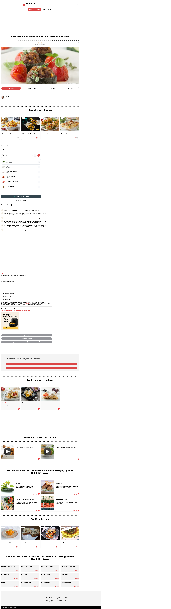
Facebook (67, 597)
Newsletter (48, 598)
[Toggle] (76, 4)
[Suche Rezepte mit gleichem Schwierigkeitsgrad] (77, 43)
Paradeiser (27, 303)
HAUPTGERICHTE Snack (27, 566)
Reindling (3, 582)
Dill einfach (24, 574)
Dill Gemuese (64, 574)
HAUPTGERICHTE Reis (47, 566)
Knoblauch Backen (46, 582)
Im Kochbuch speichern (27, 338)
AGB (58, 598)
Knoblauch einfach (26, 582)
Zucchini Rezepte (19, 348)
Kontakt (58, 597)
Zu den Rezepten (34, 9)
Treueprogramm (49, 597)
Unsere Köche (46, 9)
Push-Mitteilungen (49, 600)
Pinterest (66, 598)
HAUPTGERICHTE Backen (68, 566)
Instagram (67, 601)
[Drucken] (39, 342)
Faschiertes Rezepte (29, 348)
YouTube (66, 600)
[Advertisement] (40, 422)
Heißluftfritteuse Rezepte (8, 348)
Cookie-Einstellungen (50, 601)
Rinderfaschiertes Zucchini (8, 566)
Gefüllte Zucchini (45, 574)
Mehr (41, 348)
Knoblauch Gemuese (66, 582)
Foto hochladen (26, 335)
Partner (58, 601)
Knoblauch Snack (5, 574)
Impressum (59, 600)
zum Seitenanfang (38, 597)
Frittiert (37, 348)
